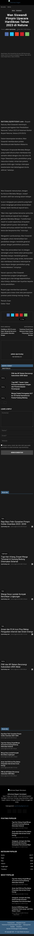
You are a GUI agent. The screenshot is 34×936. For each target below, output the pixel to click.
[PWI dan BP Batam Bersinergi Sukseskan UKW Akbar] (5, 375)
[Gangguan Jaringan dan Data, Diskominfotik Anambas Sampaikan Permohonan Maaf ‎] (5, 843)
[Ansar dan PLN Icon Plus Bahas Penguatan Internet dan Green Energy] (17, 615)
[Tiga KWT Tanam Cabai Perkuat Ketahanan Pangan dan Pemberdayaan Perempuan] (5, 384)
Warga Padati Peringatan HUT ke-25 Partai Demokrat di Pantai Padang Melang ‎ (22, 395)
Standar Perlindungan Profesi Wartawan (17, 928)
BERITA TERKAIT (7, 366)
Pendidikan (18, 10)
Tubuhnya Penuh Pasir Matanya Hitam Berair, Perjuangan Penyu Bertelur (26, 332)
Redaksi (12, 926)
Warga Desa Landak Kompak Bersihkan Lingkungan (13, 595)
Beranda (3, 7)
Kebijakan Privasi (20, 923)
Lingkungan (5, 553)
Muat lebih (16, 914)
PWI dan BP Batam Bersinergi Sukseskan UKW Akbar (14, 665)
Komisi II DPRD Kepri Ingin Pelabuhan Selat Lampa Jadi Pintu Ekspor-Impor (22, 909)
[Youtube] (25, 811)
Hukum (3, 863)
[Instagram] (14, 811)
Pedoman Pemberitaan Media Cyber (11, 925)
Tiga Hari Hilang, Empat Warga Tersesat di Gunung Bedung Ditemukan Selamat (14, 559)
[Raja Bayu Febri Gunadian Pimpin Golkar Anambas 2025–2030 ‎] (17, 507)
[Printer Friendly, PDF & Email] (6, 309)
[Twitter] (19, 811)
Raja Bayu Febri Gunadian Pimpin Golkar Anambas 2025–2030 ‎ (15, 523)
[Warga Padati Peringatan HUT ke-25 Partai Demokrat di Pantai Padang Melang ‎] (5, 395)
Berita (13, 10)
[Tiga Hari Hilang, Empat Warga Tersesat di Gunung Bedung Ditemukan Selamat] (17, 542)
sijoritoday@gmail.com (22, 806)
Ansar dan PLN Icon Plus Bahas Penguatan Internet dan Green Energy (17, 630)
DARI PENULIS (6, 368)
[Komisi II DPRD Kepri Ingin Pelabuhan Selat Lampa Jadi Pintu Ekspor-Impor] (5, 909)
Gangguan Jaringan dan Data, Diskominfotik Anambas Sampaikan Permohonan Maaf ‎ (21, 843)
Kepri (3, 518)
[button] (31, 2)
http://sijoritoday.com (17, 356)
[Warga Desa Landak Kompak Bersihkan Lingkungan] (17, 580)
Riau (2, 861)
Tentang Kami (11, 923)
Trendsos (4, 869)
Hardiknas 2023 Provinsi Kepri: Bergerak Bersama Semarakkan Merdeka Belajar (8, 332)
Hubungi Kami (27, 925)
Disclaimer (19, 926)
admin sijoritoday (10, 29)
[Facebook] (9, 811)
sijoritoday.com (5, 526)
